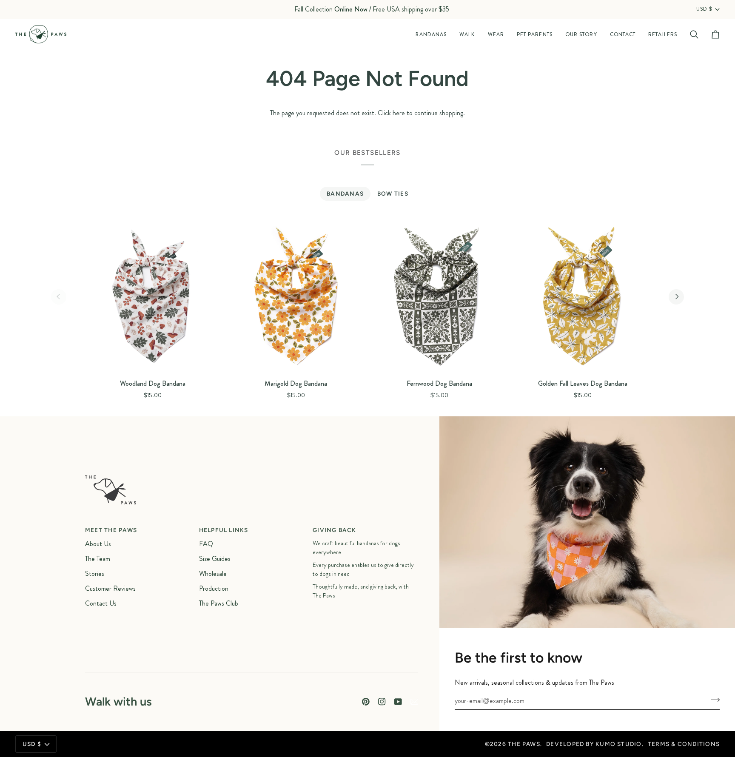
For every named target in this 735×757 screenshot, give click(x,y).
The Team (97, 558)
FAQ (206, 544)
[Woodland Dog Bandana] (152, 297)
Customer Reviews (110, 588)
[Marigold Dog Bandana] (295, 297)
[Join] (713, 699)
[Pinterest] (366, 702)
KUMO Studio (618, 743)
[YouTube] (398, 702)
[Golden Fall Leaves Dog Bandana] (582, 297)
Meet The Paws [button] (111, 529)
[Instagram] (382, 702)
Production (213, 588)
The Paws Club (218, 603)
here (399, 113)
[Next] (676, 297)
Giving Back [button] (334, 529)
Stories (94, 573)
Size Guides (215, 558)
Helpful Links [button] (223, 529)
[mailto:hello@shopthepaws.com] (414, 702)
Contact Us (101, 603)
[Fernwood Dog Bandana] (439, 297)
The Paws (524, 743)
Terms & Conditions (684, 743)
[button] (431, 34)
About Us (98, 544)
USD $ (704, 9)
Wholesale (213, 573)
